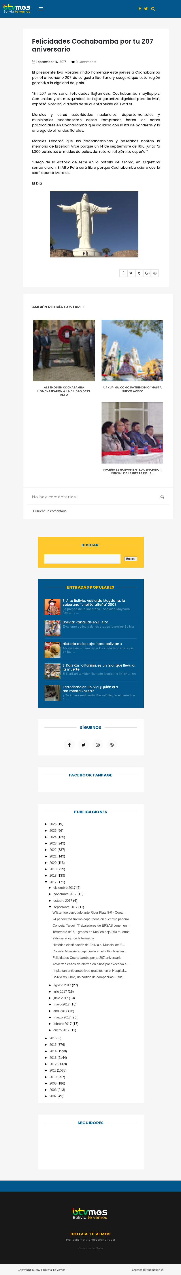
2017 (53, 882)
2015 (53, 1044)
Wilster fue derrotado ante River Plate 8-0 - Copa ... (89, 912)
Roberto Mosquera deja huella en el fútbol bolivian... (90, 951)
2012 (53, 1064)
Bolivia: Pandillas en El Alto (85, 622)
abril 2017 (60, 1011)
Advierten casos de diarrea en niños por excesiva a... (91, 964)
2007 (53, 1096)
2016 (53, 1038)
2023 (53, 843)
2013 (53, 1057)
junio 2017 (61, 998)
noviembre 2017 (65, 894)
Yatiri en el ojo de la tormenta (73, 938)
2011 (53, 1070)
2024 (53, 837)
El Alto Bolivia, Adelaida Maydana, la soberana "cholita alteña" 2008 (94, 602)
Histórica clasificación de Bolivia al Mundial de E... (89, 945)
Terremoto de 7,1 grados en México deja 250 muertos (91, 932)
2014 (53, 1051)
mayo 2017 (61, 1004)
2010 (53, 1077)
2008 (53, 1090)
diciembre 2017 (64, 887)
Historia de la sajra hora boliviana (92, 643)
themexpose (155, 1269)
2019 (53, 869)
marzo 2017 (62, 1017)
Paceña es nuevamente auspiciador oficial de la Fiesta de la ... (132, 471)
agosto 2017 (62, 985)
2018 (53, 875)
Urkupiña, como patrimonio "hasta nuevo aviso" (132, 389)
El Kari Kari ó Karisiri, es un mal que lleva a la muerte (99, 667)
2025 (53, 830)
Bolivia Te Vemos (54, 1269)
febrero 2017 (62, 1024)
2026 (53, 824)
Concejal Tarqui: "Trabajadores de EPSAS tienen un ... (91, 925)
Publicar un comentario (49, 511)
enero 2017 (61, 1030)
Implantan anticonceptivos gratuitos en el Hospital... (90, 970)
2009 (53, 1083)
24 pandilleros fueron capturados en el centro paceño (91, 919)
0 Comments (86, 62)
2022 (53, 850)
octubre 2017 (63, 900)
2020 (53, 863)
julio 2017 (60, 991)
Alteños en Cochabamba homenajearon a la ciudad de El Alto (64, 391)
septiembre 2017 (65, 907)
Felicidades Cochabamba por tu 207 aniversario (87, 957)
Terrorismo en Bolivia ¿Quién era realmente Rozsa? (90, 689)
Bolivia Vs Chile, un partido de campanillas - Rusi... (89, 977)
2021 (53, 856)
